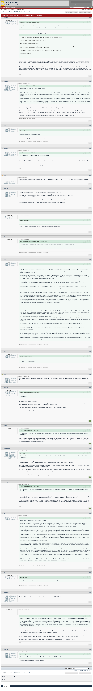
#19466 (90, 188)
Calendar (13, 7)
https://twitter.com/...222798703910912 (27, 361)
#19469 (90, 259)
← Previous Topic (76, 670)
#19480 (90, 649)
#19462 (90, 81)
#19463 (90, 125)
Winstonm (6, 81)
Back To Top (4, 688)
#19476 (90, 513)
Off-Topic (13, 9)
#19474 (90, 448)
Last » (29, 11)
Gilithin (5, 425)
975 (22, 11)
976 (24, 11)
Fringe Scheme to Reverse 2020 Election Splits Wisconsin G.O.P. (35, 216)
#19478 (90, 592)
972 (14, 11)
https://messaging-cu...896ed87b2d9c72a (28, 266)
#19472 (90, 387)
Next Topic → (89, 670)
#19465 (90, 175)
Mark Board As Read (23, 688)
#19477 (90, 572)
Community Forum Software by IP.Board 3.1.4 (83, 688)
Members (8, 7)
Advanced (92, 7)
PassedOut (7, 448)
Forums (3, 7)
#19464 (90, 148)
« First (9, 11)
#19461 (90, 17)
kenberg (6, 17)
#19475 (90, 482)
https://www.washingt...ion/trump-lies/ (60, 27)
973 (17, 11)
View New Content (86, 9)
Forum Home (9, 688)
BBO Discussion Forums (6, 9)
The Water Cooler (20, 9)
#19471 (90, 374)
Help (90, 5)
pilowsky (6, 188)
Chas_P (6, 175)
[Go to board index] (10, 3)
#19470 (90, 351)
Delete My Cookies (15, 688)
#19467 (90, 212)
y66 (5, 125)
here (40, 438)
